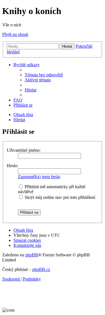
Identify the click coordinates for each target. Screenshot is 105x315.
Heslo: (12, 165)
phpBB (31, 254)
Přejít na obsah (15, 34)
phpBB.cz (41, 269)
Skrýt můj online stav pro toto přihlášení (59, 197)
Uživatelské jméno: (24, 150)
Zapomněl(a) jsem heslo (39, 176)
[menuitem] (44, 74)
